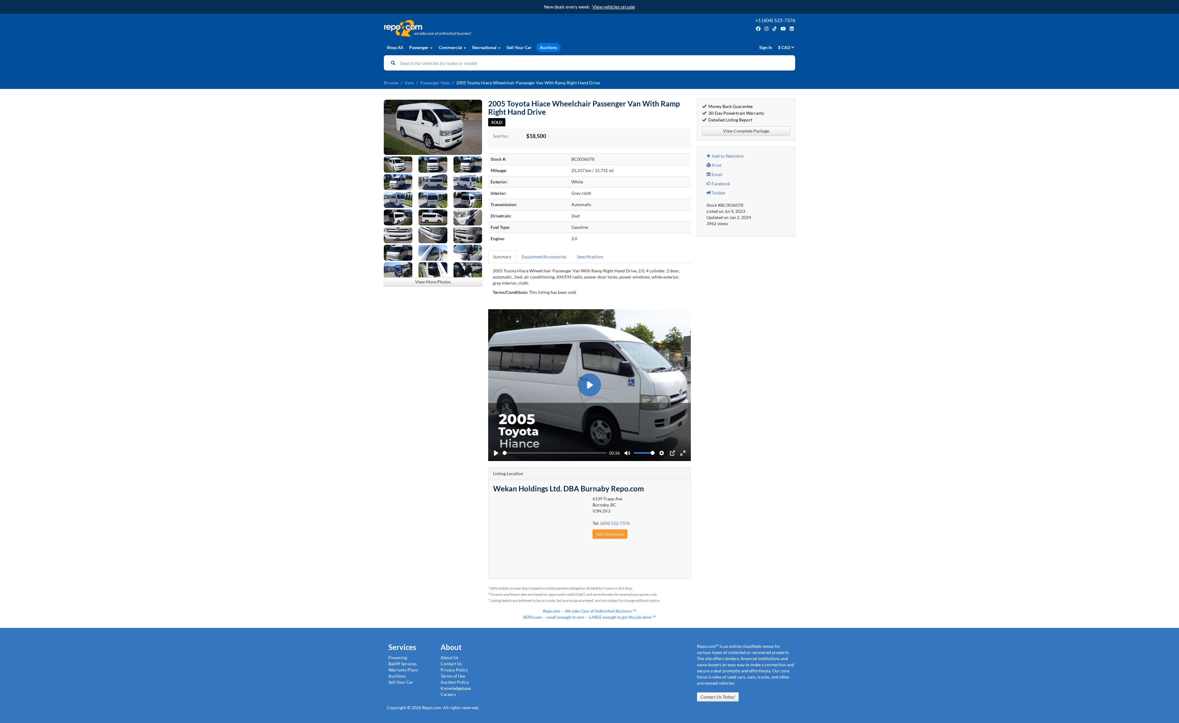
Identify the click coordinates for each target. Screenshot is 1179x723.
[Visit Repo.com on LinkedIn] (791, 28)
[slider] (555, 453)
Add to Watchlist (727, 156)
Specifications (590, 256)
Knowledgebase (456, 688)
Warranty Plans (403, 669)
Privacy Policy (454, 669)
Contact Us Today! (717, 696)
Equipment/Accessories (544, 256)
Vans (409, 82)
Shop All (395, 47)
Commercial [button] (451, 47)
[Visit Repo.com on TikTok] (774, 28)
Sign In (765, 47)
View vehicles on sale (613, 7)
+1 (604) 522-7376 (775, 20)
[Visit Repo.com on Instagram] (766, 28)
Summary (502, 256)
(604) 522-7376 (615, 523)
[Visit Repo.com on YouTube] (783, 28)
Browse (391, 82)
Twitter (718, 192)
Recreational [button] (484, 47)
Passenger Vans (435, 82)
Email (716, 174)
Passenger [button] (419, 47)
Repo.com (485, 28)
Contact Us (451, 663)
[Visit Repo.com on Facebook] (758, 28)
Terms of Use (453, 676)
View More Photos (433, 281)
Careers (448, 694)
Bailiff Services (402, 663)
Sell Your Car (519, 47)
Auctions (548, 47)
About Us (449, 657)
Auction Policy (455, 682)
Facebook (720, 183)
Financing (397, 657)
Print (716, 165)
